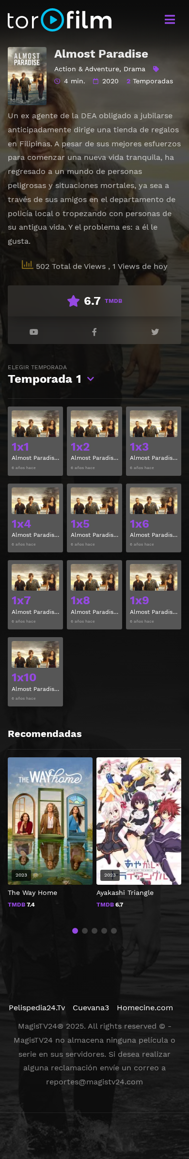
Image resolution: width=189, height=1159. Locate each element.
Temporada (44, 375)
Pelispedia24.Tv (37, 1007)
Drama (134, 69)
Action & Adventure (86, 69)
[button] (75, 931)
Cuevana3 (91, 1007)
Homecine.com (145, 1007)
